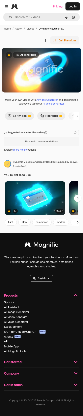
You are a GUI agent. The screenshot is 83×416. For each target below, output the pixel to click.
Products (11, 295)
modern (61, 222)
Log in (73, 6)
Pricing (58, 6)
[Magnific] (41, 245)
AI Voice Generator (53, 103)
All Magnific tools (15, 351)
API (6, 341)
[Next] (77, 116)
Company (11, 373)
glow (24, 222)
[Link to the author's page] (7, 164)
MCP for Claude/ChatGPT (24, 332)
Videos (30, 28)
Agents (12, 336)
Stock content (13, 327)
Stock (18, 28)
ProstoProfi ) (20, 166)
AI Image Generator (16, 312)
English (41, 278)
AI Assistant (11, 307)
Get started (13, 362)
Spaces (9, 302)
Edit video (17, 117)
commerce (42, 222)
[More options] (45, 40)
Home (7, 28)
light (10, 222)
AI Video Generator (47, 100)
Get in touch (13, 385)
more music (20, 149)
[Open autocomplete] (9, 17)
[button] (41, 278)
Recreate (49, 117)
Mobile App (11, 346)
